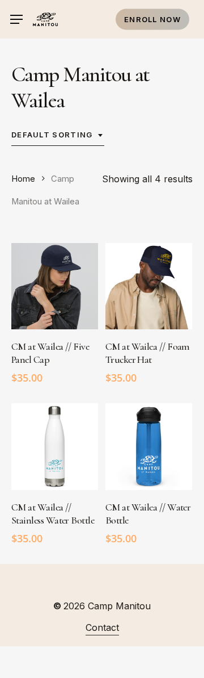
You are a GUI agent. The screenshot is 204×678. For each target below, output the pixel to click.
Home (23, 179)
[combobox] (57, 135)
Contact (102, 627)
